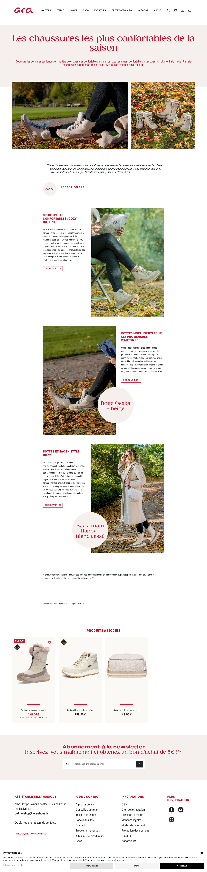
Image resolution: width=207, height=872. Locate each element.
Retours (126, 835)
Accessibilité (129, 841)
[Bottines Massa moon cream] (33, 666)
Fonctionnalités (85, 820)
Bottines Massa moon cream (33, 710)
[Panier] (190, 10)
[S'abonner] (139, 764)
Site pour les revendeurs (90, 835)
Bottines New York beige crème (80, 710)
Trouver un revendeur (88, 830)
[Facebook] (171, 809)
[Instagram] (171, 819)
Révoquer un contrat (31, 834)
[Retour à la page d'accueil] (23, 10)
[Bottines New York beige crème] (80, 666)
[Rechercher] (168, 10)
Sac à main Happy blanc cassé (126, 710)
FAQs (79, 841)
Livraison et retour (132, 815)
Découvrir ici (53, 269)
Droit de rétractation (133, 809)
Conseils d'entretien (87, 809)
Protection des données (135, 830)
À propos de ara (85, 804)
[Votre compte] (182, 10)
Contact (80, 825)
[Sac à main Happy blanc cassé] (126, 666)
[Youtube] (180, 809)
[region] (103, 676)
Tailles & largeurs (86, 815)
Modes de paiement (133, 825)
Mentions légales (131, 820)
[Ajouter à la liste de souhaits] (49, 642)
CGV (124, 804)
